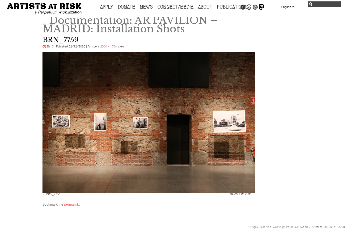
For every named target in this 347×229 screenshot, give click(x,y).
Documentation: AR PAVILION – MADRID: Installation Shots (129, 24)
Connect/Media (175, 6)
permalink (71, 204)
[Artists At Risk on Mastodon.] (261, 9)
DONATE (126, 6)
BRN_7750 (53, 194)
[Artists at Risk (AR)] (44, 8)
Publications (232, 6)
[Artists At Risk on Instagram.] (255, 9)
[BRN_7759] (148, 122)
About (205, 6)
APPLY (106, 6)
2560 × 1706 (108, 46)
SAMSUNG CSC (240, 194)
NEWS (146, 6)
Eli (52, 46)
